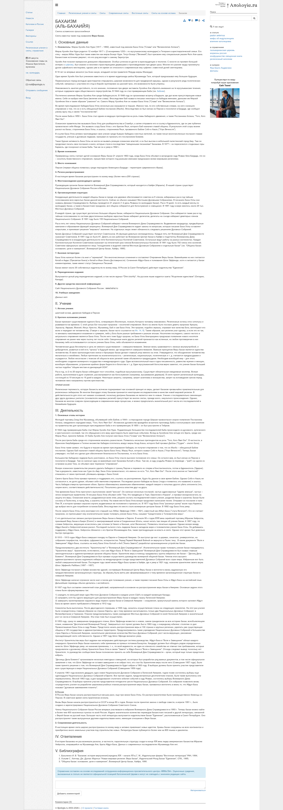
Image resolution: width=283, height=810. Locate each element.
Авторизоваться (198, 790)
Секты (103, 12)
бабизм (160, 90)
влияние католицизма (220, 41)
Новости (30, 18)
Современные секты (119, 12)
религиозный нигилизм (221, 58)
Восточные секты (140, 12)
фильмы (214, 70)
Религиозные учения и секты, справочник (36, 49)
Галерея (30, 29)
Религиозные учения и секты (82, 12)
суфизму (69, 64)
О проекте (87, 807)
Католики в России (35, 24)
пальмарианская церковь (222, 50)
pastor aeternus (217, 35)
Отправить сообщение (37, 90)
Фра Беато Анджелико (221, 67)
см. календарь (33, 72)
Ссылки (29, 41)
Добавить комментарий (68, 793)
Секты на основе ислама (164, 12)
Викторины (31, 35)
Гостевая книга (101, 807)
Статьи (29, 12)
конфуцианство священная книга (226, 55)
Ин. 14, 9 (139, 330)
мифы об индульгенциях (222, 38)
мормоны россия (218, 52)
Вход (28, 97)
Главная (61, 12)
